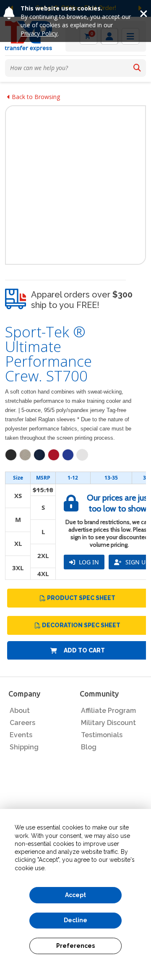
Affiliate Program (108, 711)
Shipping (24, 747)
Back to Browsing (35, 97)
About (20, 711)
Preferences (75, 945)
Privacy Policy (39, 33)
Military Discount (108, 723)
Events (21, 735)
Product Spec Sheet (81, 598)
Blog (88, 747)
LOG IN (88, 562)
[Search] (137, 68)
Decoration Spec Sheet (81, 625)
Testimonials (101, 735)
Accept (75, 895)
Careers (22, 723)
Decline (75, 920)
